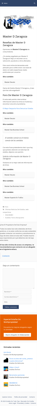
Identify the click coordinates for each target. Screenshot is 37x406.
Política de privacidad (20, 397)
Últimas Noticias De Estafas (15, 209)
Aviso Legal (12, 403)
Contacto (6, 256)
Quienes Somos (7, 397)
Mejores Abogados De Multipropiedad (17, 335)
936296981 (9, 215)
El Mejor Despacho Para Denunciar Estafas (18, 108)
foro (6, 207)
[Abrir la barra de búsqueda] (34, 3)
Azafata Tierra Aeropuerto (14, 218)
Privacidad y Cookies (23, 403)
